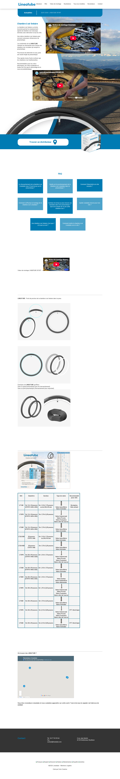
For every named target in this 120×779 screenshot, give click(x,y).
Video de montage (55, 4)
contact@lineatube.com (54, 742)
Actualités (28, 13)
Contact (100, 4)
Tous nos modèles (79, 4)
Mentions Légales (66, 765)
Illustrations (67, 4)
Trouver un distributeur (40, 142)
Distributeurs (38, 4)
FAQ (45, 4)
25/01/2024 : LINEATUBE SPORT (51, 13)
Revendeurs (91, 4)
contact (20, 705)
